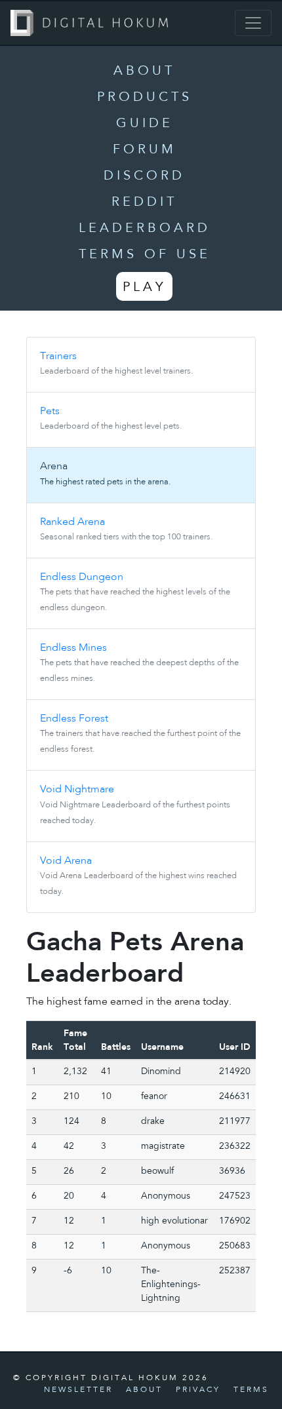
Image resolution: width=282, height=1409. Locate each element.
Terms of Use (145, 254)
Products (144, 97)
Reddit (144, 202)
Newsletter (78, 1390)
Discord (144, 176)
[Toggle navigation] (253, 23)
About (144, 71)
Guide (144, 123)
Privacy (198, 1390)
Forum (144, 150)
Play (144, 287)
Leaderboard (145, 228)
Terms (251, 1390)
